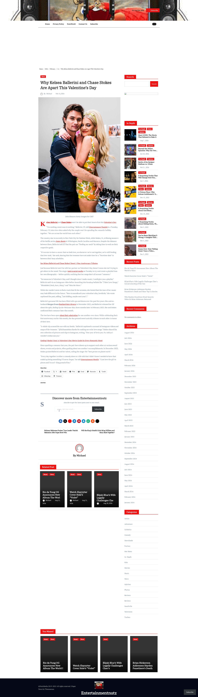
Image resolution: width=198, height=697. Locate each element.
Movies (150, 186)
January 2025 (129, 437)
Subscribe (94, 24)
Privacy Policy (58, 24)
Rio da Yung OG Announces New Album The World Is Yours (52, 496)
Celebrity (127, 529)
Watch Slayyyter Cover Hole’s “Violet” (78, 494)
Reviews (127, 595)
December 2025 (130, 376)
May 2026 (128, 349)
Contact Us (83, 24)
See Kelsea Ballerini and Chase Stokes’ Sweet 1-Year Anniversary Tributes (69, 263)
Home (47, 24)
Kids (126, 562)
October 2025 (129, 387)
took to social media (75, 271)
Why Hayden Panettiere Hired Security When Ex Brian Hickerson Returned (139, 298)
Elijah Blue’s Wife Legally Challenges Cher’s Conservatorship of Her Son (106, 500)
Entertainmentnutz (99, 693)
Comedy (127, 535)
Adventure (128, 524)
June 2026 (128, 343)
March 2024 (128, 491)
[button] (158, 24)
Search (130, 76)
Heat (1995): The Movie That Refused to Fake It (147, 136)
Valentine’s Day (110, 222)
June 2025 (128, 409)
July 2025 (128, 404)
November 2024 (130, 448)
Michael (49, 94)
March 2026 (128, 360)
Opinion (141, 132)
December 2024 (130, 442)
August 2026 (129, 332)
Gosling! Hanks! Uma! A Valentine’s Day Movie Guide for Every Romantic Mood (71, 340)
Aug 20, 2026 (107, 503)
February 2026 (129, 365)
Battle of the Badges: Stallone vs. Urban (146, 163)
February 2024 (129, 497)
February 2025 (129, 431)
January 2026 (129, 371)
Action (126, 518)
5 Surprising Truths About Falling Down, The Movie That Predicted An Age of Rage (148, 225)
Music (45, 474)
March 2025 (128, 426)
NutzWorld (71, 24)
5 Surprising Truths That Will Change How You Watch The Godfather (148, 178)
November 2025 (130, 382)
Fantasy (127, 546)
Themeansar (49, 689)
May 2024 (128, 480)
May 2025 (128, 415)
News (43, 77)
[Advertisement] (99, 46)
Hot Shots (128, 551)
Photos (127, 590)
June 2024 (128, 475)
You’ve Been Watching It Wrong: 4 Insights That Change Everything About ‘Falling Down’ (147, 238)
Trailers (127, 617)
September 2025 (130, 393)
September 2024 (130, 458)
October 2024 (129, 453)
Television (128, 612)
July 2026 (128, 338)
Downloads (128, 540)
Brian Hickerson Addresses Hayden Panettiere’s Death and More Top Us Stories (140, 290)
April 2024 (128, 486)
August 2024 (129, 464)
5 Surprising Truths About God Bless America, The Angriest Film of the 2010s (147, 211)
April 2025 (128, 420)
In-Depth (142, 129)
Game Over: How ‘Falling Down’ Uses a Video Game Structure (148, 251)
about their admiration (69, 315)
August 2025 (129, 398)
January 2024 (129, 502)
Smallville (128, 606)
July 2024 (128, 469)
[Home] (41, 24)
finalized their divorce (67, 304)
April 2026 (128, 354)
